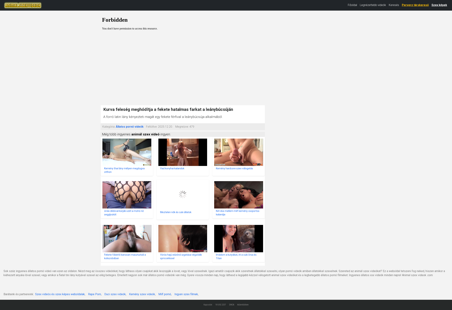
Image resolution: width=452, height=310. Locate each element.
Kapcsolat (208, 304)
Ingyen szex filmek (186, 294)
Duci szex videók (115, 294)
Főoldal (352, 5)
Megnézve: (182, 126)
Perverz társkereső (415, 5)
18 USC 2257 (220, 304)
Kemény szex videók (142, 294)
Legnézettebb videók (373, 5)
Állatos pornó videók (130, 126)
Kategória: (108, 126)
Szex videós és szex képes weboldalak (60, 294)
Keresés (394, 5)
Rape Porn (94, 294)
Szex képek (439, 5)
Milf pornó (164, 294)
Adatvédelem (243, 304)
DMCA (231, 304)
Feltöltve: (151, 126)
